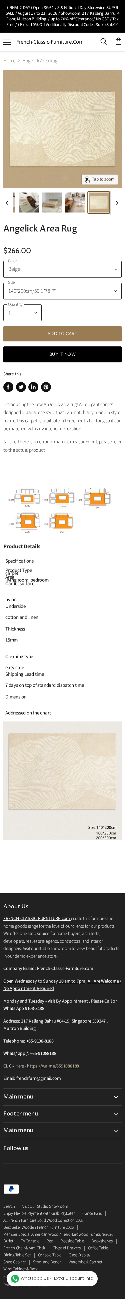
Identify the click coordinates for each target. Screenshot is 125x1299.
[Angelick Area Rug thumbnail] (28, 202)
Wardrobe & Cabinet (85, 1262)
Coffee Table (98, 1248)
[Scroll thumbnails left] (8, 203)
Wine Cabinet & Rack (20, 1269)
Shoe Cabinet (14, 1262)
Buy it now (62, 354)
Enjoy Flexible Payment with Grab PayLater (38, 1213)
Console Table (49, 1255)
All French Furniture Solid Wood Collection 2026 (43, 1220)
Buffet (8, 1241)
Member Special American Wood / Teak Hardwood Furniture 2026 (58, 1234)
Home (9, 61)
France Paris (91, 1213)
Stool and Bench (47, 1262)
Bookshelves (102, 1241)
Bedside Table (72, 1241)
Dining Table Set (17, 1255)
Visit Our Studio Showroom (45, 1206)
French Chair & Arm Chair (24, 1248)
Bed (50, 1241)
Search (9, 1206)
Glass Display (79, 1255)
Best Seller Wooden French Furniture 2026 (38, 1227)
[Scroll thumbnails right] (115, 203)
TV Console (30, 1241)
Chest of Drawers (67, 1248)
